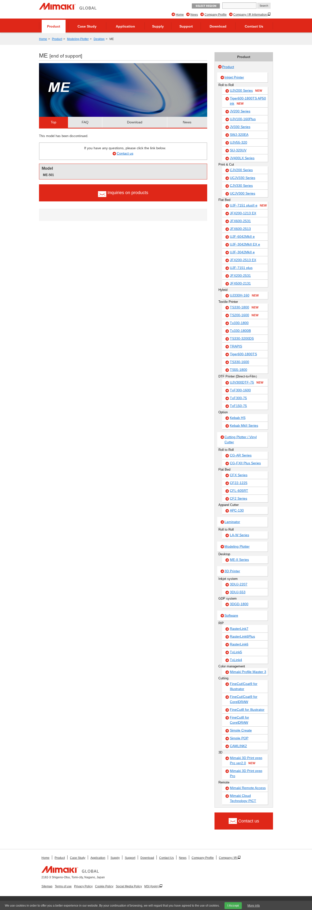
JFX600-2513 (240, 229)
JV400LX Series (242, 158)
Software (231, 615)
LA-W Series (239, 535)
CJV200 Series (241, 170)
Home (180, 14)
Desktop (99, 39)
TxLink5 (236, 652)
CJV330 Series (241, 186)
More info (253, 905)
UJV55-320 (238, 142)
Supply (158, 26)
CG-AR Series (241, 455)
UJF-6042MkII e (242, 236)
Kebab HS (237, 418)
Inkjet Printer (234, 77)
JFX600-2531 (240, 221)
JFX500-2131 (240, 283)
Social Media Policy (129, 886)
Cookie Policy (104, 886)
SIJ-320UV (238, 150)
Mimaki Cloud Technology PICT (243, 798)
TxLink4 (236, 660)
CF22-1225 (238, 483)
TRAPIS (236, 346)
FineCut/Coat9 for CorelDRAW (243, 699)
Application (125, 26)
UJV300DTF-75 (246, 382)
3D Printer (232, 571)
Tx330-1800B (240, 331)
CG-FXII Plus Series (245, 463)
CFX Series (238, 475)
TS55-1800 (238, 370)
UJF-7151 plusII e (248, 205)
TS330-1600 (239, 362)
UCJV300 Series (242, 193)
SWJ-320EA (239, 135)
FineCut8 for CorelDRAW (239, 719)
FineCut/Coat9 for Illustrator (243, 686)
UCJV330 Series (242, 178)
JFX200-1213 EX (243, 213)
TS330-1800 (244, 307)
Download (218, 26)
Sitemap (46, 886)
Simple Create (241, 730)
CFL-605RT (239, 491)
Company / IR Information (250, 14)
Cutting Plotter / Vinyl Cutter (240, 439)
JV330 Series (240, 127)
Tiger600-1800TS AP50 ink (248, 100)
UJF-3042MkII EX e (245, 244)
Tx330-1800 (239, 323)
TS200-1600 (244, 315)
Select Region (205, 6)
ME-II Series (239, 560)
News (194, 14)
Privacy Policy (83, 886)
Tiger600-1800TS (243, 354)
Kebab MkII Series (244, 425)
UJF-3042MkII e (242, 252)
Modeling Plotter (78, 39)
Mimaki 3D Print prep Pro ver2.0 (246, 760)
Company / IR (228, 858)
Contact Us (254, 26)
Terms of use (63, 886)
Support (186, 26)
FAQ (85, 122)
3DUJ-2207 (238, 584)
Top (53, 122)
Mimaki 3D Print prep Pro (246, 773)
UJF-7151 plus (241, 268)
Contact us (125, 153)
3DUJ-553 (237, 592)
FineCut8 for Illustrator (247, 710)
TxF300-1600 (240, 390)
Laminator (232, 522)
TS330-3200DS (242, 338)
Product (53, 26)
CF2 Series (238, 498)
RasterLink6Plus (242, 636)
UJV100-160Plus (243, 119)
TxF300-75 (238, 398)
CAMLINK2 (238, 746)
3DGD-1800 (239, 604)
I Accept (233, 905)
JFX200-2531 (240, 275)
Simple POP (239, 738)
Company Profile (216, 14)
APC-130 (237, 510)
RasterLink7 (239, 629)
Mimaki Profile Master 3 (248, 672)
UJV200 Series (246, 90)
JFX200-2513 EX (243, 260)
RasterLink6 (239, 644)
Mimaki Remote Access (248, 788)
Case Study (87, 26)
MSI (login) (151, 886)
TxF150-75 (238, 406)
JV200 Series (240, 111)
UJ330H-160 (244, 295)
